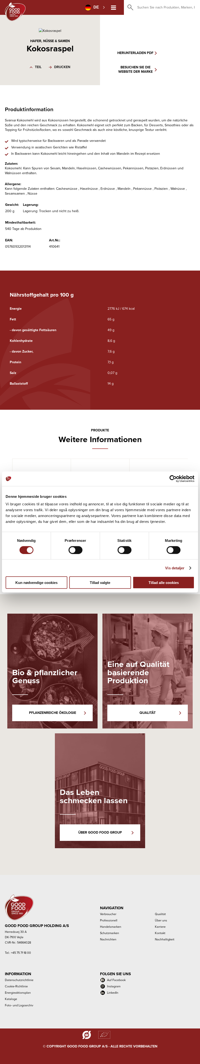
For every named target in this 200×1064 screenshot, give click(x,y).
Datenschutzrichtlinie (19, 980)
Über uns (161, 920)
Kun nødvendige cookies (36, 583)
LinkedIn (112, 992)
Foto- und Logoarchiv (19, 1005)
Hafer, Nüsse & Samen (50, 41)
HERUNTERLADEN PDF (135, 52)
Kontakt (160, 933)
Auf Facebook (116, 980)
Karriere (160, 926)
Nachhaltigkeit (164, 939)
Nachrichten (108, 939)
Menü (113, 7)
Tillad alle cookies (164, 583)
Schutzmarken (109, 933)
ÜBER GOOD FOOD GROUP (100, 832)
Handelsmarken (110, 926)
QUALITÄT (148, 712)
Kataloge (11, 999)
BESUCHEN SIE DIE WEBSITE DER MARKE (135, 69)
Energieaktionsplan (18, 992)
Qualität (160, 914)
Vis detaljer (174, 568)
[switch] (75, 550)
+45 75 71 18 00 (21, 952)
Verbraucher (108, 914)
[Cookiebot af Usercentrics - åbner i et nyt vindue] (173, 478)
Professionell (108, 920)
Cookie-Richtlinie (16, 986)
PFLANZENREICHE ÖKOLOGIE (52, 712)
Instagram (113, 986)
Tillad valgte (100, 583)
